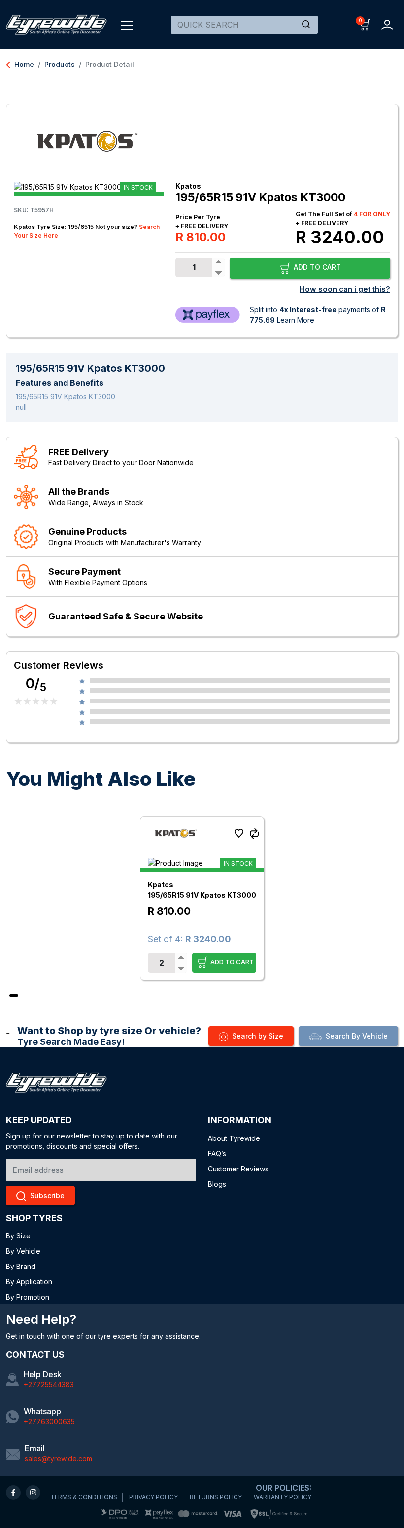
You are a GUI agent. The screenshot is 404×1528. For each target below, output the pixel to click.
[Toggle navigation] (127, 24)
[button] (365, 24)
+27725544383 (49, 1384)
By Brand (20, 1266)
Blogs (217, 1184)
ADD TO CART (316, 267)
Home (20, 64)
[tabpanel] (202, 898)
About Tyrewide (234, 1138)
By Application (29, 1281)
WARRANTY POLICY (282, 1497)
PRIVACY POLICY (153, 1497)
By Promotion (27, 1297)
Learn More (295, 320)
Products (59, 64)
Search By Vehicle (357, 1036)
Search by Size (257, 1036)
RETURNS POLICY (216, 1497)
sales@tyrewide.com (58, 1458)
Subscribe (47, 1195)
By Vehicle (23, 1251)
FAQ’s (217, 1153)
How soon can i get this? (345, 288)
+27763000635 (49, 1421)
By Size (18, 1236)
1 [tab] (13, 995)
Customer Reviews (238, 1169)
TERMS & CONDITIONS (83, 1497)
